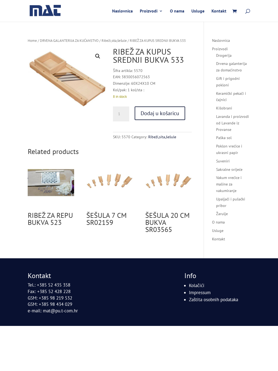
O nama (177, 11)
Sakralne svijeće (229, 169)
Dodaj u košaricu (160, 113)
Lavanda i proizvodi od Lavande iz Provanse (232, 123)
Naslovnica (122, 11)
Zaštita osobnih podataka (213, 300)
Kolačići (196, 285)
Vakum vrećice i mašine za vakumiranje (229, 184)
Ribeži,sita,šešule (114, 40)
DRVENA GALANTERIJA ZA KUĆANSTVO (69, 40)
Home (32, 40)
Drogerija (224, 55)
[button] (98, 56)
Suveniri (223, 161)
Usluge (197, 11)
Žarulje (222, 213)
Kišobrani (224, 108)
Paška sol (224, 137)
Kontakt (218, 11)
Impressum (200, 292)
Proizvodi (148, 11)
